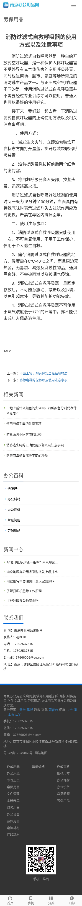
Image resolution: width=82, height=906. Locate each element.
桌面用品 (13, 787)
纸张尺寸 (14, 488)
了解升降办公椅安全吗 (22, 600)
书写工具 (13, 780)
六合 (69, 710)
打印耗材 (13, 834)
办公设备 (14, 509)
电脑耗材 (13, 828)
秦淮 (22, 710)
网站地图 (41, 753)
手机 (31, 903)
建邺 (30, 710)
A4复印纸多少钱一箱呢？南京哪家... (32, 562)
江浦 (11, 714)
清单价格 (38, 766)
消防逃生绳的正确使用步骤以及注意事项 (35, 445)
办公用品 (13, 766)
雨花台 (53, 710)
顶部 (72, 903)
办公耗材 (14, 499)
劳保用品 (14, 530)
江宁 (18, 714)
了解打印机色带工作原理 (24, 591)
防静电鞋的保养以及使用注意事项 (43, 380)
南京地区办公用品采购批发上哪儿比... (33, 572)
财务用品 (13, 807)
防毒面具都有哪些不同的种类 (27, 456)
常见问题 (14, 520)
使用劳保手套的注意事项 (23, 424)
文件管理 (13, 794)
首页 (10, 903)
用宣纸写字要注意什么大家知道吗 (30, 581)
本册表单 (13, 800)
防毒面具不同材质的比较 (23, 434)
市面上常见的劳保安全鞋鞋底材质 (43, 373)
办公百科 (63, 766)
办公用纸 (13, 773)
